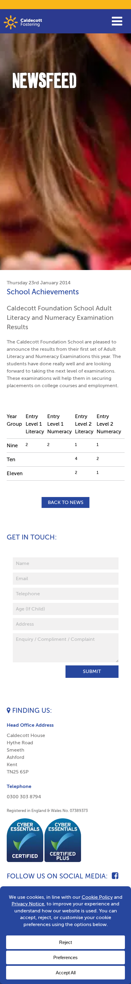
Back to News (65, 502)
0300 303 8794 (24, 797)
